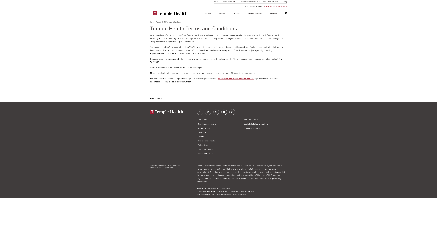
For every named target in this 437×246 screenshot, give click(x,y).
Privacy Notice (225, 188)
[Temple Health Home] (170, 13)
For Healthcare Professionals (248, 2)
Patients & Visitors (255, 13)
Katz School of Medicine (271, 2)
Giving (285, 2)
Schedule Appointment (207, 124)
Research (273, 13)
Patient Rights (213, 188)
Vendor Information (205, 154)
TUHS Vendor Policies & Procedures (242, 191)
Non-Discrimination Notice (206, 191)
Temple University (251, 120)
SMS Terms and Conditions (221, 195)
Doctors (208, 13)
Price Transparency (239, 195)
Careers (201, 137)
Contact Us (202, 132)
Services (221, 13)
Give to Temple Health (206, 141)
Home (152, 22)
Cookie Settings (222, 191)
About (216, 2)
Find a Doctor (203, 120)
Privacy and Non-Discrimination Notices (236, 79)
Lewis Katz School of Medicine (256, 124)
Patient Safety (203, 145)
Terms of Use (201, 188)
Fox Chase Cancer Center (254, 128)
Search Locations (204, 128)
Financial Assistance (206, 149)
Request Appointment (276, 7)
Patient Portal (227, 2)
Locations (236, 13)
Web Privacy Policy (203, 195)
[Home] (171, 112)
